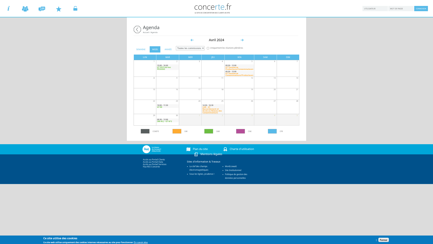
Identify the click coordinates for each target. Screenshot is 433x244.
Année (168, 49)
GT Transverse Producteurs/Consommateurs (239, 68)
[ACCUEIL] (8, 9)
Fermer (383, 240)
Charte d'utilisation (242, 149)
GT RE (159, 107)
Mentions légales (211, 154)
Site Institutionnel (233, 170)
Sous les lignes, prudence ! (201, 173)
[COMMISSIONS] (25, 9)
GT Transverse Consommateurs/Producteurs (239, 74)
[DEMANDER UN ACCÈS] (59, 9)
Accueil (146, 32)
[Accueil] (213, 13)
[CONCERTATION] (42, 9)
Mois (155, 49)
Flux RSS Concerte (151, 166)
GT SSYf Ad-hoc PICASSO (164, 68)
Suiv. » (242, 40)
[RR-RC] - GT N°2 (164, 121)
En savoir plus (141, 242)
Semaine (140, 49)
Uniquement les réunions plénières (226, 47)
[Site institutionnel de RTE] (158, 149)
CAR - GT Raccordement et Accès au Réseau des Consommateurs (212, 110)
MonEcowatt (231, 166)
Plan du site (200, 149)
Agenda (154, 32)
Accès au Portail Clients (154, 159)
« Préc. (192, 40)
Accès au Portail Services (154, 164)
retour (137, 29)
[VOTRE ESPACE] (75, 9)
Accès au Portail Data (153, 161)
